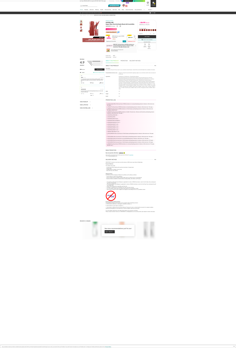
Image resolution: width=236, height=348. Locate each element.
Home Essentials (129, 9)
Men (119, 9)
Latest (83, 72)
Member (86, 9)
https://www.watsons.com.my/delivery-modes (129, 188)
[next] (144, 10)
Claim (124, 41)
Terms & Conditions (114, 50)
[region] (118, 346)
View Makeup (84, 101)
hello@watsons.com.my (131, 211)
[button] (153, 3)
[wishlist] (117, 26)
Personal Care (108, 9)
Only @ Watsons (138, 9)
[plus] (154, 33)
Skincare (92, 9)
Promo (81, 9)
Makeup (97, 9)
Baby (123, 9)
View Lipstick (84, 105)
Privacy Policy (108, 346)
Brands (150, 9)
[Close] (234, 346)
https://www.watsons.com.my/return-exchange (129, 210)
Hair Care (115, 9)
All (80, 72)
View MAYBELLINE (85, 108)
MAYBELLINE (110, 22)
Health (101, 9)
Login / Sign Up (108, 231)
